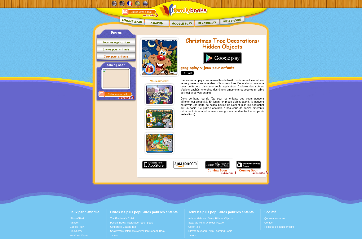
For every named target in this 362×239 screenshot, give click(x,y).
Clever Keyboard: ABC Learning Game (210, 231)
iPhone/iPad (77, 218)
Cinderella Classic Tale (123, 226)
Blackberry (76, 231)
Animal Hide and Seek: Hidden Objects (210, 218)
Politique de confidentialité (279, 226)
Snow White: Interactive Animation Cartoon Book (137, 231)
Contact (268, 222)
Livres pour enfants (116, 49)
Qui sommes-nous (274, 218)
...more (114, 235)
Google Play (77, 226)
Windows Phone (79, 235)
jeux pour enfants (219, 67)
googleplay (190, 67)
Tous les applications (116, 42)
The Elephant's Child (122, 218)
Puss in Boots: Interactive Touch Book (131, 222)
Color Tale (194, 226)
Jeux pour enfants (116, 56)
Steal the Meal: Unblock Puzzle (206, 222)
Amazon (74, 222)
